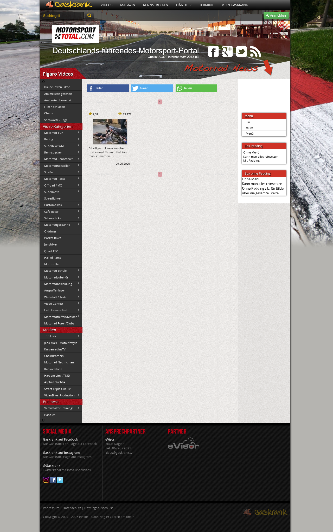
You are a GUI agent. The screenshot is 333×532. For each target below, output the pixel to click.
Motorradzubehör (54, 277)
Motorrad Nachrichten (59, 362)
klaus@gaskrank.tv (118, 452)
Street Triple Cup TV (57, 389)
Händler (183, 5)
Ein (248, 122)
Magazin (127, 5)
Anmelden (277, 15)
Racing (46, 139)
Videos (106, 5)
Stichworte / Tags (55, 120)
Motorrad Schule (53, 271)
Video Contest (51, 303)
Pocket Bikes (52, 238)
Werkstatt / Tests (53, 297)
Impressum (51, 508)
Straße (46, 172)
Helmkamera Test (53, 310)
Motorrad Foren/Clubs (59, 323)
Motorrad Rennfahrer (56, 159)
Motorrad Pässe (52, 179)
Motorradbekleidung (56, 284)
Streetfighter (52, 198)
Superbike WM (52, 146)
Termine (206, 5)
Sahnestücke (50, 218)
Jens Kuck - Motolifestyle (60, 343)
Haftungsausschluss (98, 508)
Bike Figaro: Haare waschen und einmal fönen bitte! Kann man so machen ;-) (109, 152)
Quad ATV (51, 251)
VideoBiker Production (57, 395)
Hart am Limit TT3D (57, 375)
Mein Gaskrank (234, 5)
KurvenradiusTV (55, 349)
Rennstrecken (155, 5)
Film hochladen (54, 107)
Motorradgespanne (55, 225)
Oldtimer (50, 231)
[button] (108, 88)
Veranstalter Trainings (56, 408)
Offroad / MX (51, 185)
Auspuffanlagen (53, 290)
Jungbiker (50, 244)
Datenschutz (72, 508)
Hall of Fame (52, 258)
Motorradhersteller (54, 165)
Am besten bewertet (57, 100)
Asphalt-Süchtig (54, 382)
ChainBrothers (53, 356)
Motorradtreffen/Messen (58, 317)
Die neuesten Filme (57, 87)
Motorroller (52, 264)
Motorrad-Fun (51, 133)
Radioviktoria (53, 369)
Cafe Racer (49, 211)
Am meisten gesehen (58, 94)
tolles (249, 128)
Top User (48, 336)
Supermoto (49, 192)
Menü (250, 133)
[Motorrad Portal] (68, 5)
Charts (48, 113)
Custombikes (51, 205)
